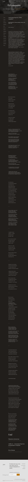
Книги (4, 45)
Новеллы (4, 31)
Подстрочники (4, 38)
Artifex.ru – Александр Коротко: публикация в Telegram (16, 444)
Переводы (4, 36)
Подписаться (18, 474)
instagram (23, 468)
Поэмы (4, 19)
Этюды (4, 29)
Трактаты (4, 24)
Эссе (4, 26)
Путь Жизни (11, 450)
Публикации (4, 43)
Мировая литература (13, 439)
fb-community (23, 465)
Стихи (4, 17)
